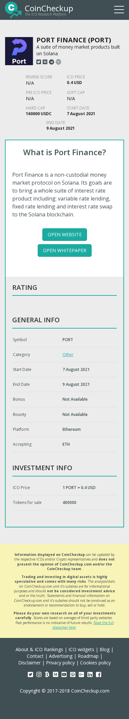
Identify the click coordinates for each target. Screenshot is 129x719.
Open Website (65, 234)
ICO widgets (81, 649)
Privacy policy (60, 662)
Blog (104, 649)
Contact (35, 656)
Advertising (60, 656)
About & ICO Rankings (39, 649)
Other (68, 354)
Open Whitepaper (64, 250)
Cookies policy (95, 662)
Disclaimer (29, 662)
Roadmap (88, 656)
